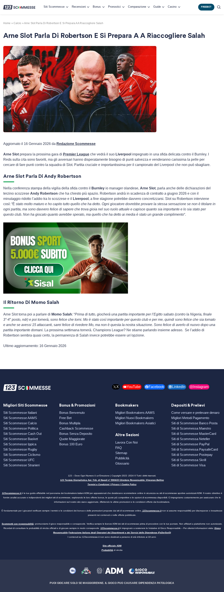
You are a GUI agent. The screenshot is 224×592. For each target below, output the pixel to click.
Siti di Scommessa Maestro (191, 428)
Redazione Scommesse (76, 144)
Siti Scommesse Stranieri (21, 465)
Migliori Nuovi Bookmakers (134, 418)
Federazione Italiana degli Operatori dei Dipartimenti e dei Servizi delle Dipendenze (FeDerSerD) (119, 532)
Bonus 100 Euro (70, 444)
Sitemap (121, 453)
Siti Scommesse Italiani (20, 412)
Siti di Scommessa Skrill (188, 460)
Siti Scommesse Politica (20, 428)
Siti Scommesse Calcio (20, 423)
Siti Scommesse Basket (20, 439)
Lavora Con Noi (126, 442)
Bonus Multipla (69, 423)
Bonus (97, 6)
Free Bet (65, 418)
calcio (17, 23)
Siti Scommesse (54, 6)
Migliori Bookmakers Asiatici (135, 423)
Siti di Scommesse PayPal (190, 444)
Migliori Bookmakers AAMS (135, 412)
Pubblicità (122, 458)
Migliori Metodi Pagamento (190, 418)
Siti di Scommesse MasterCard (193, 433)
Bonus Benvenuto (72, 412)
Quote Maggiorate (72, 439)
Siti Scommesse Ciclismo (21, 454)
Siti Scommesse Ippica (19, 444)
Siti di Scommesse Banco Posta (194, 423)
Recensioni (79, 6)
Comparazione (137, 6)
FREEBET (206, 7)
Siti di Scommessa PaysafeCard (194, 449)
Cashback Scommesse (76, 428)
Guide (157, 6)
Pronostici (114, 6)
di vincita (112, 550)
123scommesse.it (11, 493)
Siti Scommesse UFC (19, 460)
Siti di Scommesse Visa (188, 465)
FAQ (118, 447)
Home (6, 23)
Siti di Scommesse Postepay (192, 454)
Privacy (115, 484)
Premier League (76, 154)
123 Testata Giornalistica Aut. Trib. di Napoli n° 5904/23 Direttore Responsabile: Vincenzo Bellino (112, 480)
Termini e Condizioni (98, 484)
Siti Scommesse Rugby (20, 449)
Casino (172, 6)
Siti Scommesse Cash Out (22, 433)
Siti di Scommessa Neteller (190, 439)
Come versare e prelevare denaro (195, 412)
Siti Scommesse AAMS (20, 418)
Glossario (122, 463)
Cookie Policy (129, 484)
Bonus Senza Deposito (75, 433)
